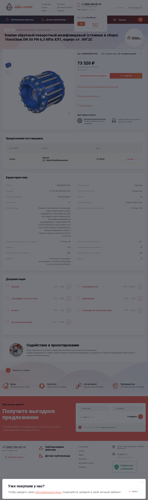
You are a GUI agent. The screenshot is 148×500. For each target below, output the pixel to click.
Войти (134, 491)
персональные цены (48, 492)
